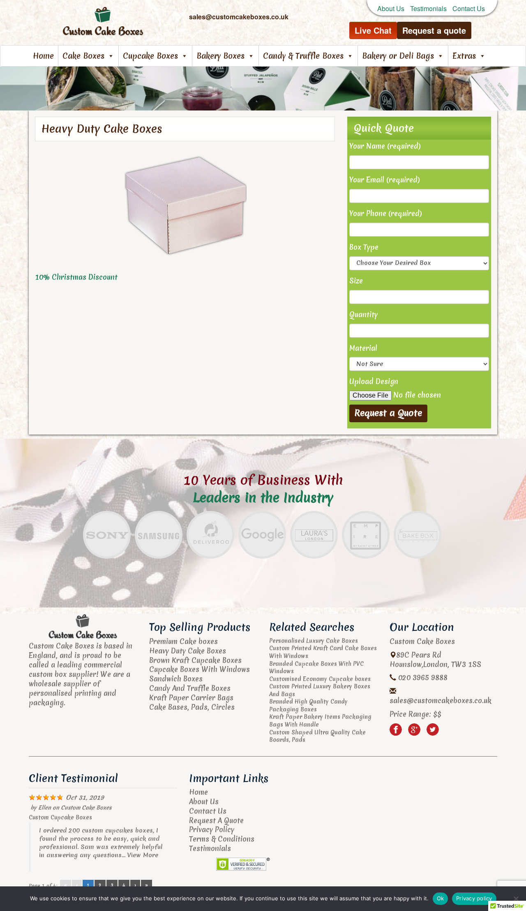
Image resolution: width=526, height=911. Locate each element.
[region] (263, 88)
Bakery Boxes (220, 56)
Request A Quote (216, 820)
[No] (516, 899)
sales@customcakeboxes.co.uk (440, 700)
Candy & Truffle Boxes (303, 56)
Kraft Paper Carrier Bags (191, 697)
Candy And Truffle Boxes (190, 688)
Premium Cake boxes (183, 641)
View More (142, 855)
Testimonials (428, 8)
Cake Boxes (83, 56)
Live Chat (373, 30)
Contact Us (468, 8)
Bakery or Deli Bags (398, 56)
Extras (464, 56)
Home (43, 56)
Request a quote (434, 30)
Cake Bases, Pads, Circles (192, 707)
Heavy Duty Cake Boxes (187, 651)
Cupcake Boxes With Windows (199, 669)
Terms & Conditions (221, 839)
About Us (390, 8)
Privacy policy (474, 898)
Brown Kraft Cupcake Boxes (195, 660)
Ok (440, 898)
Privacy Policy (211, 829)
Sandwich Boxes (176, 678)
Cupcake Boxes (150, 56)
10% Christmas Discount (76, 277)
